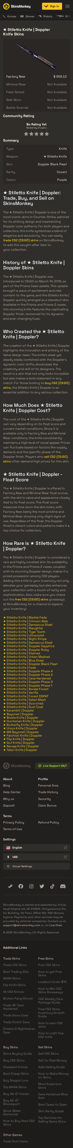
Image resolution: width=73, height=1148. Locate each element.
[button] (52, 6)
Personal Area (48, 785)
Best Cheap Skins (16, 1074)
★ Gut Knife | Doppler (19, 743)
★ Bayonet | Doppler (18, 714)
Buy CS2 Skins (14, 1060)
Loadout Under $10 (52, 982)
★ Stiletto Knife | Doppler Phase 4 (28, 671)
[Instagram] (31, 886)
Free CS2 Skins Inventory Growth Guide (51, 1012)
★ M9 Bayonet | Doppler (21, 732)
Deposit (9, 805)
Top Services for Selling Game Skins (52, 1119)
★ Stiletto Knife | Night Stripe (25, 639)
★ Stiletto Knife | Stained (21, 653)
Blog (6, 785)
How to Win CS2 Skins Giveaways (50, 990)
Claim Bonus (47, 805)
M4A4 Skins (11, 978)
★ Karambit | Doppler (18, 710)
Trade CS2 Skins (15, 965)
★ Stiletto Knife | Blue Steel (23, 660)
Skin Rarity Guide (51, 1111)
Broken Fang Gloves (18, 998)
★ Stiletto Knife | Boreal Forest (25, 689)
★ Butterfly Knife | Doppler (23, 725)
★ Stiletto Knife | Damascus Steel (27, 625)
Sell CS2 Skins (48, 1054)
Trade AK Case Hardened (13, 1007)
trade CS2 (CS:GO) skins (20, 240)
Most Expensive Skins (50, 1085)
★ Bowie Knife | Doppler (20, 718)
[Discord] (63, 886)
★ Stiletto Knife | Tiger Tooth (24, 632)
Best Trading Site (15, 972)
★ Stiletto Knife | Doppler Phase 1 (27, 685)
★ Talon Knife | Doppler (20, 750)
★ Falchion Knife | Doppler (22, 735)
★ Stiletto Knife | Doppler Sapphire (28, 646)
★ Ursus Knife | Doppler (20, 728)
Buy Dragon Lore (15, 1080)
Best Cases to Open (52, 1104)
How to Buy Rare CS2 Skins (19, 1122)
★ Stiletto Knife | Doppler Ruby (26, 650)
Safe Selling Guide (51, 1067)
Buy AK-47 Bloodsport (11, 1102)
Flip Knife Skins (14, 985)
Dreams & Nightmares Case (19, 1030)
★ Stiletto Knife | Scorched (23, 703)
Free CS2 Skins (49, 965)
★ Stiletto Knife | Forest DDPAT (25, 696)
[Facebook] (21, 886)
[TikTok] (52, 886)
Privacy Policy (13, 822)
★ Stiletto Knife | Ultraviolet (23, 635)
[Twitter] (42, 886)
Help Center (11, 792)
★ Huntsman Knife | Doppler (24, 721)
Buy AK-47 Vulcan (16, 1094)
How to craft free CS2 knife (51, 1035)
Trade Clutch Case (16, 1022)
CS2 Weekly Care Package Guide (50, 1000)
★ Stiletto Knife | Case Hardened (27, 678)
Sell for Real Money (52, 1060)
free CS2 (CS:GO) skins (31, 599)
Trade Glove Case (15, 1015)
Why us (8, 799)
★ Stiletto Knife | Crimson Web (25, 621)
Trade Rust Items (15, 1141)
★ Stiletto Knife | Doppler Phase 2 (28, 675)
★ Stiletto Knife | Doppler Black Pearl (30, 664)
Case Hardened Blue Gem (53, 1096)
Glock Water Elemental (12, 1112)
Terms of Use (12, 829)
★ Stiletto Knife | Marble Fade (25, 617)
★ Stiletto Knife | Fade (19, 668)
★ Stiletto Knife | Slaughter (23, 628)
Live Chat (55, 925)
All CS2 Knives (13, 992)
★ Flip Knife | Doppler (18, 739)
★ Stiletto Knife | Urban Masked (26, 657)
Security (44, 799)
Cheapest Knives (15, 1067)
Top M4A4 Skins (14, 1087)
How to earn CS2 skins (50, 1025)
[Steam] (10, 886)
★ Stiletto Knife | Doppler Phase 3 (28, 682)
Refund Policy (48, 822)
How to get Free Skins (50, 973)
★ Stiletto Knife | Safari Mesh (24, 700)
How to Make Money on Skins (53, 1075)
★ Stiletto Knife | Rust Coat (23, 707)
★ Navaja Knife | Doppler (21, 746)
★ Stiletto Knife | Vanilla (20, 692)
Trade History (48, 792)
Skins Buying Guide (17, 1054)
